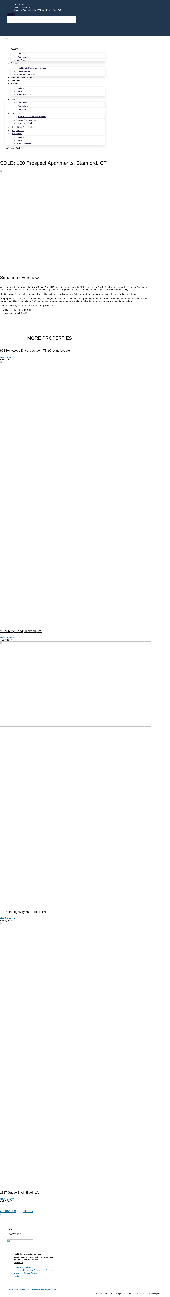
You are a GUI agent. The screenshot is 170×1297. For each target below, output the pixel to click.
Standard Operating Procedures (44, 1290)
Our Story (22, 54)
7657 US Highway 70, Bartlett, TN (23, 912)
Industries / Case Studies (21, 77)
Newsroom (15, 83)
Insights (21, 88)
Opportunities (16, 80)
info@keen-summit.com (18, 1290)
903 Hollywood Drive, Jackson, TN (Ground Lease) (35, 350)
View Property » (7, 357)
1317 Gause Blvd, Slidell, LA (19, 1192)
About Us (15, 49)
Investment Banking (26, 74)
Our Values (22, 57)
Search (11, 14)
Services (14, 63)
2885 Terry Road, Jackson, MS (21, 631)
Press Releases (24, 94)
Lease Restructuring (26, 71)
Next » (28, 1211)
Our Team (21, 60)
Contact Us (18, 1263)
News (20, 91)
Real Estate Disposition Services (32, 68)
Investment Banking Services (26, 1260)
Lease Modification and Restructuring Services (33, 1257)
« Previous (8, 1211)
